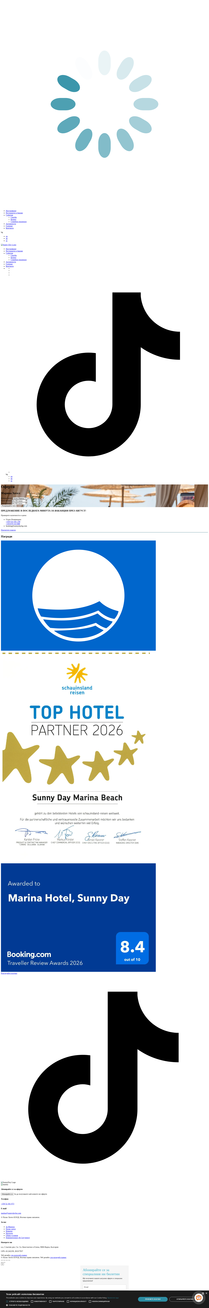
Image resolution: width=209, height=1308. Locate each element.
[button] (62, 1305)
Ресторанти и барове (14, 213)
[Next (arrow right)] (4, 1262)
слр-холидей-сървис (19, 1255)
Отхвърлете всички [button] (185, 1299)
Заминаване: (6, 503)
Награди (9, 1233)
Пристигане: (6, 501)
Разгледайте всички (9, 973)
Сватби (14, 217)
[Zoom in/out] (9, 1260)
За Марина (10, 1227)
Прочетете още (113, 1298)
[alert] (104, 1299)
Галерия (9, 226)
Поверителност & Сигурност (18, 1238)
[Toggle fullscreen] (7, 1260)
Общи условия (12, 1235)
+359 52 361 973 (7, 1204)
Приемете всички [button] (152, 1299)
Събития (9, 215)
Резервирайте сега (9, 506)
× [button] (206, 1293)
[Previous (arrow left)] (2, 1262)
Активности (11, 224)
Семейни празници (19, 222)
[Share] (4, 1260)
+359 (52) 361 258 (13, 522)
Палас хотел (11, 1229)
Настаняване (11, 211)
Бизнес (13, 219)
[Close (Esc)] (2, 1260)
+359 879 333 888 (13, 524)
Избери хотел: (6, 498)
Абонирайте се (7, 1194)
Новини (9, 1231)
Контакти (10, 228)
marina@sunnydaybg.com (11, 1213)
